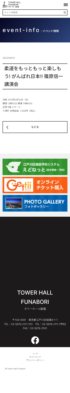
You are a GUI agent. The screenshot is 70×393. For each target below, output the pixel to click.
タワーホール (12, 4)
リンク (35, 354)
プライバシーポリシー (35, 360)
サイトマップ (35, 357)
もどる (35, 127)
